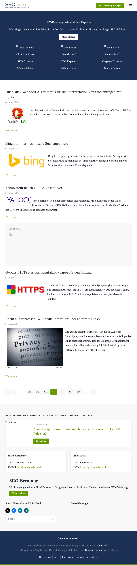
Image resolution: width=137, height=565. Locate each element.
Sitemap (80, 557)
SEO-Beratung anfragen (110, 5)
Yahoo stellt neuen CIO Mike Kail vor (33, 188)
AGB (56, 557)
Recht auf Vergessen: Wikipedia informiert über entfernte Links (52, 319)
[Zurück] (8, 392)
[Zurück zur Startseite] (17, 5)
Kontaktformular (94, 550)
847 (78, 392)
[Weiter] (93, 392)
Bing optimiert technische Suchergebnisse (36, 143)
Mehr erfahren (68, 37)
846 (70, 392)
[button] (130, 5)
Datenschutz (45, 557)
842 (37, 392)
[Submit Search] (53, 519)
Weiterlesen (11, 130)
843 (45, 392)
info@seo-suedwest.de (29, 467)
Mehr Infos (103, 545)
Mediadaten (92, 557)
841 (29, 392)
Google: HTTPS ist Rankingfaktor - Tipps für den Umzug (48, 272)
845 (62, 392)
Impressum (67, 557)
